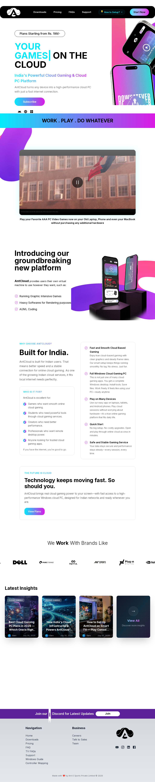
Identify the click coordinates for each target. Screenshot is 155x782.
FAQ (28, 747)
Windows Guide (34, 759)
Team (75, 743)
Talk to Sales (79, 739)
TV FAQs (31, 751)
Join (107, 713)
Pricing (57, 12)
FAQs (72, 12)
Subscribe (29, 92)
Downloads (39, 12)
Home (29, 735)
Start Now (139, 12)
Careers (76, 735)
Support (86, 12)
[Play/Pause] (77, 174)
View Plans (34, 503)
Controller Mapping (37, 763)
